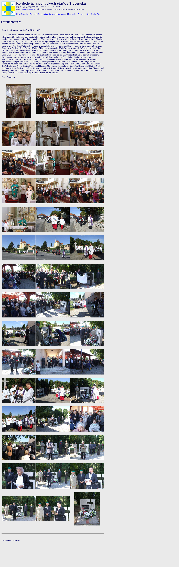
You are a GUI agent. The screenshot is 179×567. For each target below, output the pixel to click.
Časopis (33, 14)
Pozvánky (72, 14)
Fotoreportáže (83, 14)
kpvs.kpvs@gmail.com (28, 9)
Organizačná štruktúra (47, 14)
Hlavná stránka (22, 14)
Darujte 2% (95, 14)
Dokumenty (62, 14)
